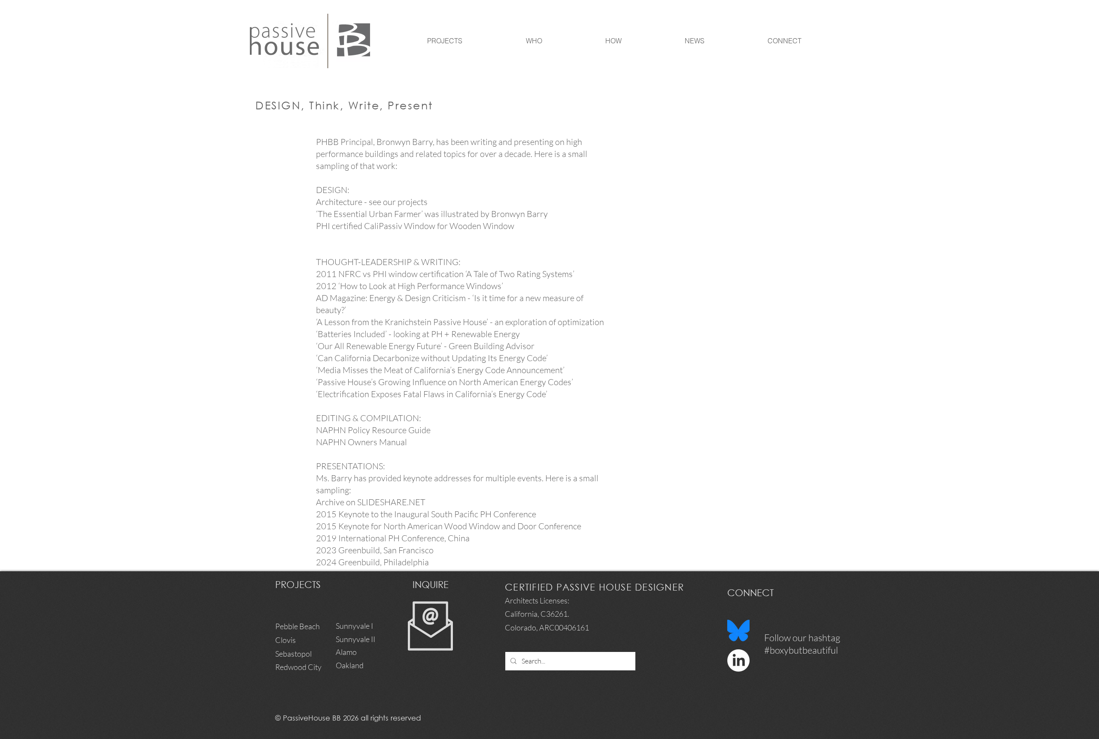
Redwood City (298, 667)
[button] (509, 41)
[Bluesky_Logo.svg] (738, 630)
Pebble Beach (297, 626)
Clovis (285, 640)
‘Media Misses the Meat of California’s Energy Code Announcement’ (440, 370)
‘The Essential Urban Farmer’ (369, 213)
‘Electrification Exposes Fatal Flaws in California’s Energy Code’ (431, 394)
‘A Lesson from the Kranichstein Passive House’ (402, 322)
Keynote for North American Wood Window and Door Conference (459, 526)
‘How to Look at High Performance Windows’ (420, 286)
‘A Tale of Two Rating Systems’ (519, 273)
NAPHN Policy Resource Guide (373, 430)
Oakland (350, 665)
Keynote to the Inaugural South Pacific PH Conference (437, 514)
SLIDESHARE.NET (391, 502)
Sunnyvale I (354, 625)
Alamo (346, 652)
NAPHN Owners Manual (362, 442)
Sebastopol (293, 653)
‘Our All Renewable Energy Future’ (380, 346)
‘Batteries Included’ (351, 334)
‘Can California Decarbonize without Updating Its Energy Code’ (433, 358)
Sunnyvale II (356, 639)
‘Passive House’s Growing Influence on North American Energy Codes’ (444, 382)
